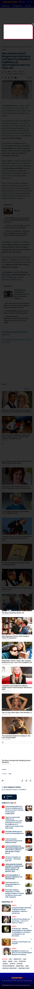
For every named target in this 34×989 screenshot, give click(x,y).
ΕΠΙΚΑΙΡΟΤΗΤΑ (17, 959)
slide (10, 773)
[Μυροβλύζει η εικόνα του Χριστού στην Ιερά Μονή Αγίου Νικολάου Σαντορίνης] (6, 951)
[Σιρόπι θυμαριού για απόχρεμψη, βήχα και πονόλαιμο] (28, 884)
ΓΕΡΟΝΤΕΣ (12, 963)
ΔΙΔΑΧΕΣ (10, 961)
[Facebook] (9, 797)
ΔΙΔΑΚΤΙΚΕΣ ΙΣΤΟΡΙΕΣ (24, 968)
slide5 (27, 965)
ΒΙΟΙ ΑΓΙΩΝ (19, 963)
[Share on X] (26, 780)
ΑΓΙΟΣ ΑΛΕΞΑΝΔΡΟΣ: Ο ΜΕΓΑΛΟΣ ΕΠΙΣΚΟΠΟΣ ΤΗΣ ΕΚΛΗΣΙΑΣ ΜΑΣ (13, 876)
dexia (15, 961)
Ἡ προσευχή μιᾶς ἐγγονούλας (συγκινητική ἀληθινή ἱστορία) (13, 840)
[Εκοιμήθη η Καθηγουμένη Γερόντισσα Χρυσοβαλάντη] (28, 833)
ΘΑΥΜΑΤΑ (14, 905)
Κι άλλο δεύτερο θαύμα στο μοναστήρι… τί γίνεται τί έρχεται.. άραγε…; (21, 920)
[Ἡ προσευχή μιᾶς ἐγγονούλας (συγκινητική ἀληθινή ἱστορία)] (28, 840)
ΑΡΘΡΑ (4, 961)
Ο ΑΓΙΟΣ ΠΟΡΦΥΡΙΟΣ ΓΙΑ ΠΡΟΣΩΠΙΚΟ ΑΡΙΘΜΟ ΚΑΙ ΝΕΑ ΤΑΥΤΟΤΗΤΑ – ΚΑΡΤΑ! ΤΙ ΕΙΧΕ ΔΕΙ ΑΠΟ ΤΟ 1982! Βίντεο (14, 849)
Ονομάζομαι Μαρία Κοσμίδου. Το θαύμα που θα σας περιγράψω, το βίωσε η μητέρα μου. (22, 910)
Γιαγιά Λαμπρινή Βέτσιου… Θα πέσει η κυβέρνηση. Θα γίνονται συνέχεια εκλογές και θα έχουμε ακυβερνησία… (14, 810)
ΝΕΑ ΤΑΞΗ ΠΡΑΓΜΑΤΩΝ (8, 965)
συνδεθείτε (22, 789)
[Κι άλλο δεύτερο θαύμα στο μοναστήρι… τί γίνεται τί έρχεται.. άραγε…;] (6, 919)
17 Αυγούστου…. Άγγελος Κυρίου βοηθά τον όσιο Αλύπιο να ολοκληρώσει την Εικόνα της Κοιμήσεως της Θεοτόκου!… (22, 932)
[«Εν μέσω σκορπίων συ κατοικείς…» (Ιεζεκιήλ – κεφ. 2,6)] (28, 859)
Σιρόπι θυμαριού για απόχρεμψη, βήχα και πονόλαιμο (12, 884)
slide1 (24, 959)
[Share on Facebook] (22, 780)
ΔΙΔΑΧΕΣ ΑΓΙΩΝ (19, 965)
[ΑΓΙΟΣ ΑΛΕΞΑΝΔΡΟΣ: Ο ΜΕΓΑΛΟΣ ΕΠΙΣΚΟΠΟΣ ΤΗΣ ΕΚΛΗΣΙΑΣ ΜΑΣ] (28, 877)
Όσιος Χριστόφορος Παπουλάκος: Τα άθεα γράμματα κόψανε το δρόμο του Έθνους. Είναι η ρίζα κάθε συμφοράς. (14, 893)
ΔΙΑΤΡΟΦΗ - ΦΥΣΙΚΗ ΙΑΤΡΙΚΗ (10, 968)
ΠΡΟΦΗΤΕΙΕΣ (22, 961)
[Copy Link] (30, 780)
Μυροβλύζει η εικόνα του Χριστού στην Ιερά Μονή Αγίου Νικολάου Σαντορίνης (22, 952)
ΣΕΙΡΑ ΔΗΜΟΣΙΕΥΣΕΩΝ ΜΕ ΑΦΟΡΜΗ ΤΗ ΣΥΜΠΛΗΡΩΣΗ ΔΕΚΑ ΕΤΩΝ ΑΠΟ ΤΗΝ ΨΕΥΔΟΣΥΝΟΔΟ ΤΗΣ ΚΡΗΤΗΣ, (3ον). (14, 868)
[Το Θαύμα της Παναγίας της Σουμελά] (6, 942)
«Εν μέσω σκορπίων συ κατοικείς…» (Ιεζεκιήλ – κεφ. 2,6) (13, 858)
